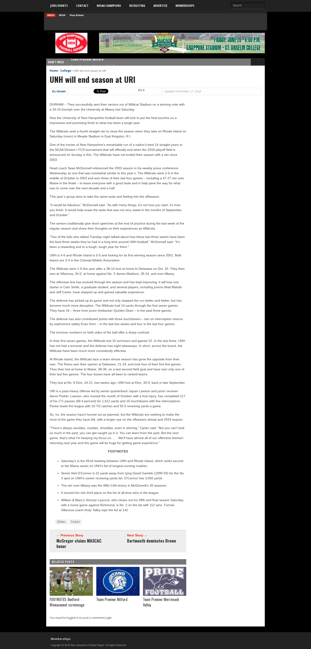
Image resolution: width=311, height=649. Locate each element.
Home (54, 71)
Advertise (160, 5)
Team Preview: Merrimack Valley (94, 62)
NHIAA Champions (109, 5)
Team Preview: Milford (111, 599)
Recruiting (137, 5)
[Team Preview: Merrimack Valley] (164, 594)
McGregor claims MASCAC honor (79, 543)
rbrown (61, 91)
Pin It (141, 90)
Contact (82, 5)
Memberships (185, 5)
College (65, 71)
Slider (61, 522)
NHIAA (50, 15)
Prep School (77, 15)
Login (108, 618)
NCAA (62, 15)
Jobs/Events (59, 5)
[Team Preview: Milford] (118, 594)
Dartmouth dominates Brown (151, 540)
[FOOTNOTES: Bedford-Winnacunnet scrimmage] (71, 594)
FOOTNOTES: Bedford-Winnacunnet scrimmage (67, 602)
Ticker (75, 522)
